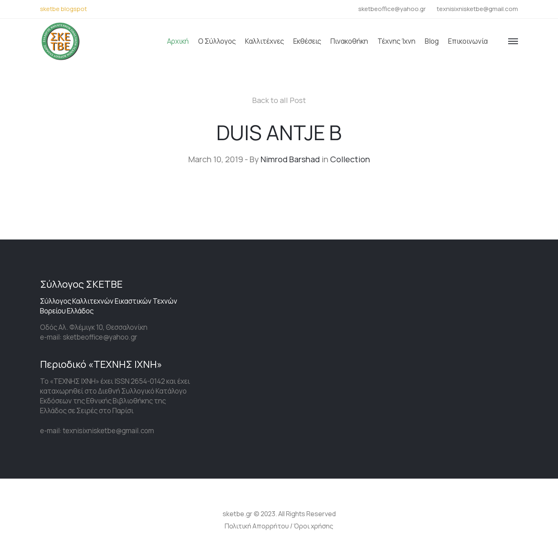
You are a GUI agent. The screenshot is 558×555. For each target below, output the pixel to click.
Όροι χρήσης (313, 525)
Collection (350, 159)
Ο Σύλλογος (217, 41)
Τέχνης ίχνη (396, 41)
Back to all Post (279, 100)
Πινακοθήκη (349, 41)
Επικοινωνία (468, 41)
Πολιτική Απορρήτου (257, 525)
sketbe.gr (237, 513)
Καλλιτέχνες (264, 41)
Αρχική (178, 41)
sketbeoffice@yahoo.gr (392, 8)
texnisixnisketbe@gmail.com (477, 8)
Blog (432, 41)
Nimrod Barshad (290, 159)
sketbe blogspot (63, 8)
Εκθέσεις (307, 41)
